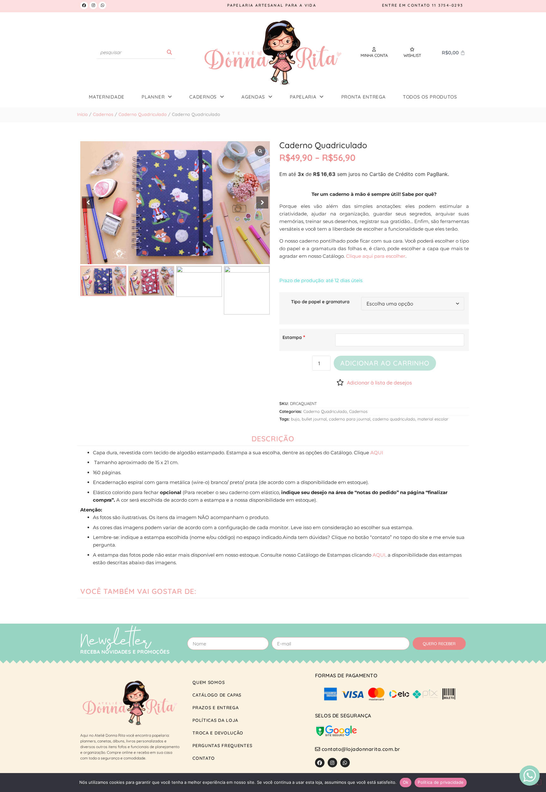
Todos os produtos (430, 97)
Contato (203, 758)
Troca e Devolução (217, 733)
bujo (295, 418)
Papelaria (303, 97)
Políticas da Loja (215, 720)
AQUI (376, 453)
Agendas (253, 97)
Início (82, 114)
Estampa (292, 337)
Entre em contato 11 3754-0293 (422, 5)
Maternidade (106, 97)
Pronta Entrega (363, 97)
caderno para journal (349, 418)
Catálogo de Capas (216, 695)
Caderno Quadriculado (142, 114)
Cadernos (203, 97)
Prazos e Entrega (215, 707)
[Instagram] (93, 5)
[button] (262, 202)
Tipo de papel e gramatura (320, 301)
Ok (406, 782)
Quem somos (208, 682)
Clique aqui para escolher (375, 256)
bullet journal (314, 418)
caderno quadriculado (394, 418)
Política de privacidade (441, 782)
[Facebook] (84, 5)
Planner (153, 97)
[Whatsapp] (102, 5)
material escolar (432, 418)
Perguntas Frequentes (222, 745)
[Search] (169, 52)
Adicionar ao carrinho (384, 363)
